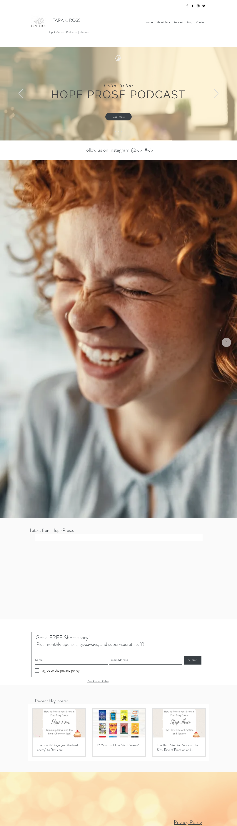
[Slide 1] (121, 131)
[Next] (216, 94)
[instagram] (198, 6)
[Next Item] (226, 342)
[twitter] (204, 6)
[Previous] (21, 94)
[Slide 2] (115, 131)
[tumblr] (192, 6)
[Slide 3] (118, 131)
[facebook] (187, 6)
